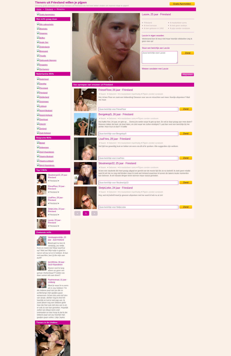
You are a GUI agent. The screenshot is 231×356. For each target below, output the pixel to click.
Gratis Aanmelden (182, 4)
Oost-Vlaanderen (46, 152)
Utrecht (42, 124)
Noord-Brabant (45, 111)
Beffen (42, 38)
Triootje (42, 56)
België (42, 143)
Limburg (43, 106)
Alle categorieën (46, 24)
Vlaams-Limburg (46, 161)
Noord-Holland (45, 115)
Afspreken (188, 74)
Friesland (49, 9)
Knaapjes (43, 65)
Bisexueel (43, 51)
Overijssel (43, 120)
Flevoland (43, 88)
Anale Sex (43, 42)
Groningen (44, 102)
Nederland (44, 79)
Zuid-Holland (45, 133)
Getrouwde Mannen (47, 60)
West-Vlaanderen (46, 165)
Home (38, 9)
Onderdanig (44, 47)
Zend (187, 53)
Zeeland (43, 129)
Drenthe (42, 84)
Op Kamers (44, 69)
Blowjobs (43, 29)
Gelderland (44, 97)
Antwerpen (44, 147)
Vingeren (43, 33)
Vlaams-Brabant (46, 156)
